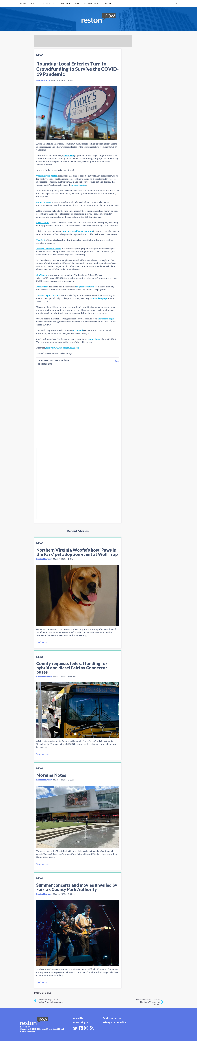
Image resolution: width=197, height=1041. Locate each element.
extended (78, 330)
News (39, 55)
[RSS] (92, 1028)
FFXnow (107, 3)
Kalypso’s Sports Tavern (48, 295)
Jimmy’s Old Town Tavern (48, 249)
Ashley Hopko (43, 80)
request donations (85, 287)
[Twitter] (75, 1028)
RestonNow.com (44, 559)
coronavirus (46, 360)
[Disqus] (77, 412)
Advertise (49, 3)
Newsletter (91, 3)
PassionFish (42, 287)
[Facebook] (81, 1028)
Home (23, 3)
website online (79, 185)
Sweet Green (42, 222)
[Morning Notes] (77, 817)
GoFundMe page (99, 298)
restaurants (45, 363)
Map (77, 3)
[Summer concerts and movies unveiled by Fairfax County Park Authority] (77, 933)
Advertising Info (81, 1022)
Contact (65, 3)
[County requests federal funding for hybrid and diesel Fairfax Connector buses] (77, 710)
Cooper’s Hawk (43, 202)
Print (117, 361)
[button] (176, 3)
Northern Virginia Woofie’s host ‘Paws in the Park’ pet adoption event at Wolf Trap (77, 552)
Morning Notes (51, 775)
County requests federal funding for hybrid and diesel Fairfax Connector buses (71, 668)
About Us (78, 1018)
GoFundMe (68, 155)
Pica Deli (40, 240)
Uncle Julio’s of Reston (46, 176)
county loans (94, 339)
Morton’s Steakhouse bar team (78, 231)
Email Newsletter (112, 1018)
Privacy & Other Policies (115, 1022)
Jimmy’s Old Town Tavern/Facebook (62, 348)
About (35, 3)
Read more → (42, 642)
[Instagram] (86, 1028)
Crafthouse (41, 275)
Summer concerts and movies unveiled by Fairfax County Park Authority (76, 887)
